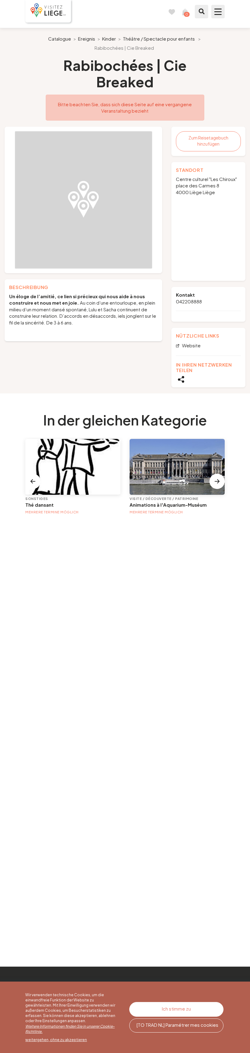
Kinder (109, 39)
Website (191, 345)
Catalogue (59, 39)
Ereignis (86, 39)
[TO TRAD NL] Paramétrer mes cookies (177, 1025)
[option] (83, 200)
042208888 (189, 301)
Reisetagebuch (171, 11)
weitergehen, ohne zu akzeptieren (56, 1039)
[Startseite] (48, 11)
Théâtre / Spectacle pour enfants (159, 39)
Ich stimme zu (176, 1008)
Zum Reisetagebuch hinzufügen (208, 141)
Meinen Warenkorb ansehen (185, 11)
